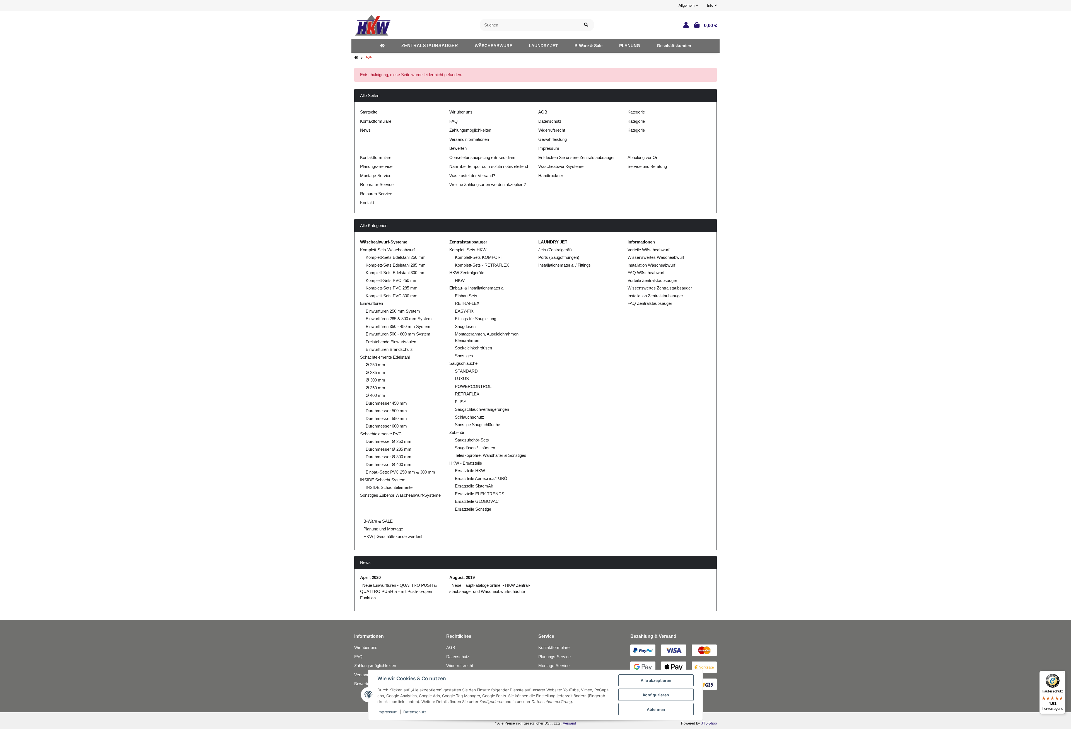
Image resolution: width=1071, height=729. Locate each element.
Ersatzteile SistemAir (474, 486)
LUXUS (462, 378)
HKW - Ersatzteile (465, 463)
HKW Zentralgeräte (466, 272)
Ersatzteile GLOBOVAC (477, 501)
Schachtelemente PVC (381, 433)
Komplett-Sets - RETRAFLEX (482, 265)
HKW (460, 280)
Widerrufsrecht (551, 130)
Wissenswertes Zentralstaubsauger (660, 288)
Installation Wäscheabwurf (651, 265)
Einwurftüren (371, 303)
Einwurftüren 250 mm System (393, 311)
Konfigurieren (656, 694)
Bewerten (458, 148)
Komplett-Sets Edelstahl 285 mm (396, 265)
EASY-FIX (464, 311)
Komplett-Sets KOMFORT (479, 257)
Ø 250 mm (375, 364)
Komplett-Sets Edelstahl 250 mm (396, 257)
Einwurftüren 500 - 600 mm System (398, 334)
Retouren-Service (376, 193)
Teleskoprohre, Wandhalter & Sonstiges (490, 455)
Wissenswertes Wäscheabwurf (656, 257)
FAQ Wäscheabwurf (646, 272)
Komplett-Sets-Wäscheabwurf (387, 249)
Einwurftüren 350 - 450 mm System (398, 326)
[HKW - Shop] (372, 24)
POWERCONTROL (473, 386)
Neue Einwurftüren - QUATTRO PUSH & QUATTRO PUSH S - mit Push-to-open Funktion (398, 591)
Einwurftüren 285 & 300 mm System (399, 318)
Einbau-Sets (466, 295)
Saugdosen (465, 326)
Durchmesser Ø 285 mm (388, 449)
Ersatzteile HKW (470, 470)
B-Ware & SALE (377, 521)
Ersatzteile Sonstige (473, 509)
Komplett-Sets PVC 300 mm (392, 295)
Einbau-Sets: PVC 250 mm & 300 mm (400, 472)
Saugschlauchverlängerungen (482, 409)
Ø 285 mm (375, 372)
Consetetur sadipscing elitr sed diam (482, 157)
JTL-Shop (709, 723)
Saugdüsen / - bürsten (475, 447)
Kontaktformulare (375, 121)
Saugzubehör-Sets (472, 440)
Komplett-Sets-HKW (467, 249)
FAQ (453, 121)
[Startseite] (356, 57)
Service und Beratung (647, 166)
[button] (688, 5)
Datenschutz (549, 121)
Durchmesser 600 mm (386, 426)
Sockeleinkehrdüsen (473, 348)
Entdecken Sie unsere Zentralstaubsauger (576, 157)
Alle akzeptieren (656, 680)
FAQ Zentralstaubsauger (650, 303)
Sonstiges (464, 355)
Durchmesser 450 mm (386, 403)
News (365, 130)
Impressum (548, 148)
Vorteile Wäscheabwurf (648, 249)
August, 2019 (462, 577)
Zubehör (456, 432)
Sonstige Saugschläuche (477, 424)
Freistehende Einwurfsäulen (391, 341)
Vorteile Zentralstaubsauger (652, 280)
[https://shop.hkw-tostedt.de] (382, 46)
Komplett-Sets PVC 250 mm (392, 280)
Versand (569, 723)
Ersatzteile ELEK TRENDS (479, 493)
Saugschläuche (463, 363)
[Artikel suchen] (586, 25)
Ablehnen (656, 709)
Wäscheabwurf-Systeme (560, 166)
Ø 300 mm (375, 380)
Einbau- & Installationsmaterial (476, 288)
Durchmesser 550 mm (386, 418)
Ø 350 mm (375, 387)
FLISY (460, 401)
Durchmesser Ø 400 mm (388, 464)
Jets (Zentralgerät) (555, 249)
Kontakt (367, 202)
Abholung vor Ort (643, 157)
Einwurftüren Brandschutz (389, 349)
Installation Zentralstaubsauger (655, 295)
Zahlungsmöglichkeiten (470, 130)
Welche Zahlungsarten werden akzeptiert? (487, 184)
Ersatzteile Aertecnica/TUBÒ (481, 478)
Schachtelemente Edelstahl (385, 357)
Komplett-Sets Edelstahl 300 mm (396, 272)
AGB (542, 112)
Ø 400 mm (375, 395)
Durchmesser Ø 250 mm (388, 441)
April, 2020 (370, 577)
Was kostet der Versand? (472, 175)
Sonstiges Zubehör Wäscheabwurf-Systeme (400, 495)
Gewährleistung (552, 139)
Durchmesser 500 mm (386, 410)
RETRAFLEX (467, 303)
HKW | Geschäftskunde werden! (392, 536)
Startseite (368, 112)
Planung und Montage (382, 529)
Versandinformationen (469, 139)
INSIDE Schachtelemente (389, 487)
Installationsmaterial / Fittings (564, 265)
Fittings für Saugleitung (475, 318)
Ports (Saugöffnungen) (558, 257)
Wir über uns (460, 112)
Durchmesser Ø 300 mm (388, 456)
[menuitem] (382, 46)
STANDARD (466, 371)
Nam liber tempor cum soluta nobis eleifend (488, 166)
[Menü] (1062, 674)
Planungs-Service (376, 166)
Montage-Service (375, 175)
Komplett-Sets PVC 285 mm (392, 288)
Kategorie (636, 112)
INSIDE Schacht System (383, 479)
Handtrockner (550, 175)
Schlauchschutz (469, 417)
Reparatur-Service (377, 184)
